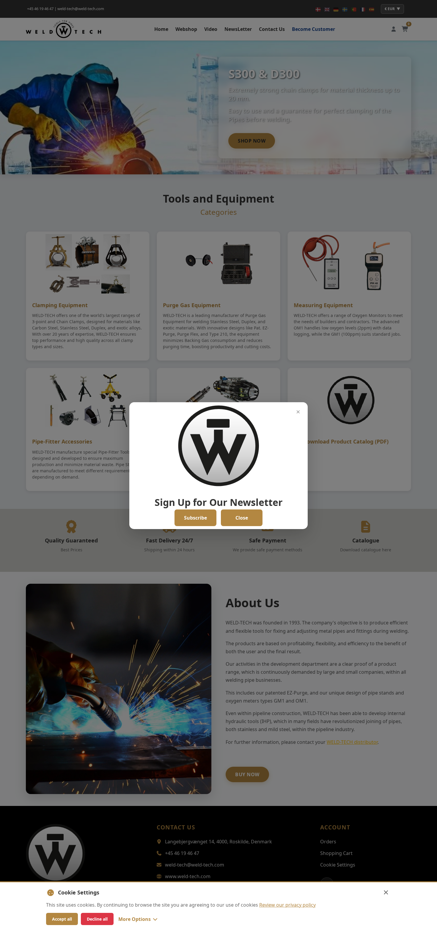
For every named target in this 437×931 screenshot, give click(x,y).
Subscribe (195, 518)
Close (241, 518)
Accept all (62, 919)
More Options (134, 919)
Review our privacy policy (287, 905)
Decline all (97, 919)
